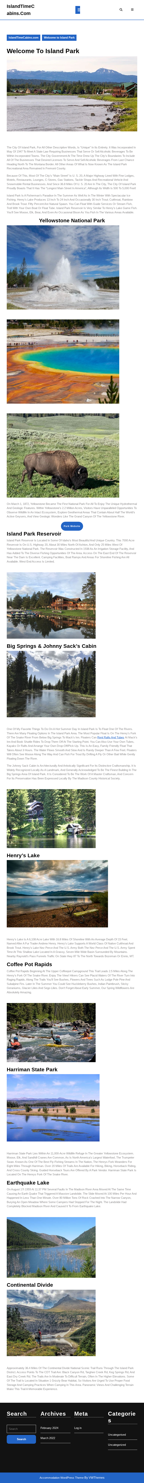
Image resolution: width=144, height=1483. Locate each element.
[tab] (77, 10)
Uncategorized (117, 1444)
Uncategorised (117, 1434)
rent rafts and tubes (110, 737)
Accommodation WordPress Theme (62, 1477)
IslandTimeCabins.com (23, 37)
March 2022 (47, 1438)
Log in (78, 1427)
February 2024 (49, 1427)
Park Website (72, 526)
